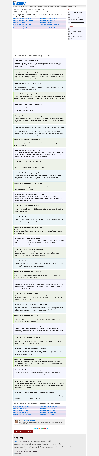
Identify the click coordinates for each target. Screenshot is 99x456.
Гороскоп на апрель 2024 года (48, 408)
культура (57, 6)
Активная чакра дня (75, 17)
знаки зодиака (29, 6)
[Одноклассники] (39, 428)
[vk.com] (14, 438)
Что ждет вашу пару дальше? (77, 31)
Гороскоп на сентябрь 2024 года (22, 414)
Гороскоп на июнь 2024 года (47, 410)
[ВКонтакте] (37, 428)
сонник (15, 6)
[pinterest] (17, 438)
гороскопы (21, 6)
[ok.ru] (20, 438)
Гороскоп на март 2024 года (20, 408)
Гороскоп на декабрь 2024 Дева (48, 22)
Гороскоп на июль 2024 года (21, 412)
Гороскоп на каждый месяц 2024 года (37, 9)
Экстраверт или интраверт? (77, 36)
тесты (74, 6)
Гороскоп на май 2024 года (20, 410)
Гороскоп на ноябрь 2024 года (21, 416)
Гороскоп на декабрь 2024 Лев (21, 22)
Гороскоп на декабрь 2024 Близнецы (23, 20)
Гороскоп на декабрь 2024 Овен (22, 18)
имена (35, 6)
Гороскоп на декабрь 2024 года (48, 416)
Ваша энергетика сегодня (76, 12)
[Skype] (47, 428)
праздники (64, 6)
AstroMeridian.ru (23, 441)
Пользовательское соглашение (30, 451)
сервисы (69, 6)
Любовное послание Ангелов (77, 22)
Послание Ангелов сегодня (77, 19)
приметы (52, 6)
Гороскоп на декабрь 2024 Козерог (49, 26)
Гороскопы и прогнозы (18, 9)
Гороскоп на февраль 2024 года (48, 406)
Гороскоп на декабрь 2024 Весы (22, 24)
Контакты (21, 451)
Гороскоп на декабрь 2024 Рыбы (48, 28)
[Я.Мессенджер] (35, 428)
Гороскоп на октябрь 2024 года (48, 414)
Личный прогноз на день (76, 14)
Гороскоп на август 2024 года (48, 412)
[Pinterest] (45, 428)
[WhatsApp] (43, 428)
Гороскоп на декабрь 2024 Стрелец (22, 26)
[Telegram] (41, 428)
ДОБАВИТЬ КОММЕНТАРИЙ (23, 431)
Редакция (16, 451)
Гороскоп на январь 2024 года (21, 406)
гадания (40, 6)
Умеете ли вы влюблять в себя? (78, 28)
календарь (46, 6)
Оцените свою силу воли (76, 38)
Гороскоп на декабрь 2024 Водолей (22, 28)
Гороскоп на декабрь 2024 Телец (48, 18)
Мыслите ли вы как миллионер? (78, 33)
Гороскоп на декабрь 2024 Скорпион (49, 24)
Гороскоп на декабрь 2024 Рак (48, 20)
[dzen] (22, 438)
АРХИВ (26, 9)
